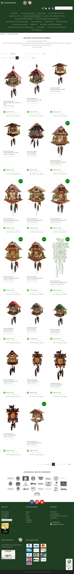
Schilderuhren (36, 21)
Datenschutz (29, 520)
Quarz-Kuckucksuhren (32, 16)
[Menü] (72, 560)
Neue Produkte (37, 30)
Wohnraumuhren (62, 21)
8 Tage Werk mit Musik (56, 13)
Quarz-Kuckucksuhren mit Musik (54, 16)
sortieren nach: (5, 53)
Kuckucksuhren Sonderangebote (47, 19)
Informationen (32, 507)
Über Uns (28, 512)
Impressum (29, 522)
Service (4, 507)
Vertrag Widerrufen (7, 520)
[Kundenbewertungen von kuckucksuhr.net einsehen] (8, 555)
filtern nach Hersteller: (35, 53)
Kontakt (53, 507)
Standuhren (49, 21)
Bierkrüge (33, 24)
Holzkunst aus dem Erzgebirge (51, 24)
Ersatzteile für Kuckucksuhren (17, 21)
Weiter (33, 57)
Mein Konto (4, 518)
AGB (27, 514)
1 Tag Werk (14, 13)
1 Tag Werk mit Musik (27, 13)
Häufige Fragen (5, 512)
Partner (28, 516)
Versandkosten (5, 516)
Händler (28, 518)
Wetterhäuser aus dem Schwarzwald (21, 27)
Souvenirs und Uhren (19, 24)
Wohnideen (41, 27)
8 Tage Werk (41, 13)
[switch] (69, 568)
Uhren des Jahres (15, 16)
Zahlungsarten (5, 514)
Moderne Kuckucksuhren (24, 19)
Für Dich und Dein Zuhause (56, 27)
